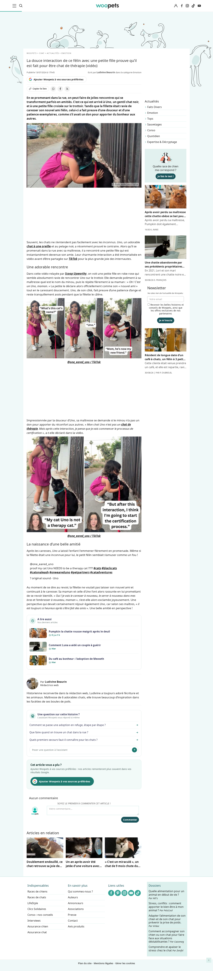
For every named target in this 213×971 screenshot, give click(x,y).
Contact (73, 920)
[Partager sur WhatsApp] (53, 89)
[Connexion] (176, 6)
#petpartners (80, 572)
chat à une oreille (39, 246)
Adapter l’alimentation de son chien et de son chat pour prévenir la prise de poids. (167, 920)
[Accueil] (107, 5)
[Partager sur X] (67, 89)
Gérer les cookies (125, 963)
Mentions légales (103, 963)
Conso (151, 130)
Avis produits (76, 926)
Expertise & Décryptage (162, 142)
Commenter (130, 819)
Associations (76, 909)
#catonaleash (39, 572)
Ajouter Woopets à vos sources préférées (58, 79)
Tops (150, 118)
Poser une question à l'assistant (49, 749)
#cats (97, 568)
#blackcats (109, 568)
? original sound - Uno (44, 578)
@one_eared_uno (41, 564)
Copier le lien (40, 88)
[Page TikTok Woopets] (193, 5)
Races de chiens (37, 891)
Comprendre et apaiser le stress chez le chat (166, 948)
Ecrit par (101, 72)
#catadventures (101, 572)
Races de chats (36, 897)
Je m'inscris (165, 320)
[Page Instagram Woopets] (187, 5)
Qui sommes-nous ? (80, 891)
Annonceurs (75, 903)
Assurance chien (37, 926)
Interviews (34, 920)
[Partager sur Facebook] (60, 89)
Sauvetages (154, 124)
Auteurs (73, 897)
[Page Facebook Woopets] (181, 5)
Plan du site (85, 963)
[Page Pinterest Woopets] (118, 893)
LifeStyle (32, 903)
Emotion (152, 113)
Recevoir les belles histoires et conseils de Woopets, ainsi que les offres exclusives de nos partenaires (166, 309)
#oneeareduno (59, 572)
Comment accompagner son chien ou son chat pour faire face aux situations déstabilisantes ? (167, 936)
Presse (72, 915)
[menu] (14, 5)
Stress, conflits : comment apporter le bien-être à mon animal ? (166, 907)
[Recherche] (20, 6)
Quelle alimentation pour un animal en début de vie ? (166, 894)
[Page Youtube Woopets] (199, 5)
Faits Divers (154, 107)
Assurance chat (37, 932)
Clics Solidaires (36, 909)
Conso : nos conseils (40, 915)
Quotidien (153, 136)
